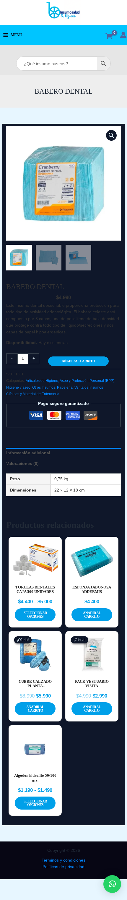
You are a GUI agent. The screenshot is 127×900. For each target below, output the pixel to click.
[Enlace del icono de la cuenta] (123, 35)
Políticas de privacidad (63, 867)
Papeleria (65, 387)
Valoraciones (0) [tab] (22, 463)
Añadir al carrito (78, 361)
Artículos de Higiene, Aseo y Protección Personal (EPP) (70, 381)
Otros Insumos (43, 387)
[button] (111, 135)
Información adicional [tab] (28, 453)
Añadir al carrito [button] (92, 615)
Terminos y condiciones (63, 860)
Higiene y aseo (18, 387)
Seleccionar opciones (35, 615)
